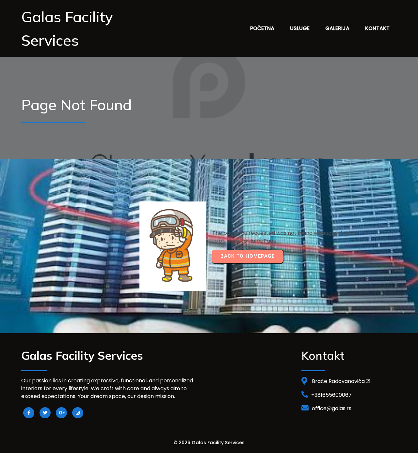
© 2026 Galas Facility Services (209, 442)
